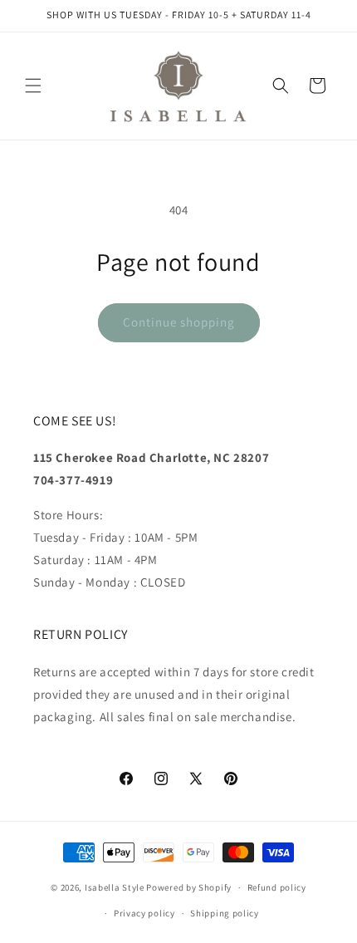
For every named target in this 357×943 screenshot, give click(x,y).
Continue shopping (179, 322)
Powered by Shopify (189, 887)
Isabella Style (114, 887)
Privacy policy (144, 913)
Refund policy (276, 887)
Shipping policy (224, 913)
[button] (33, 85)
